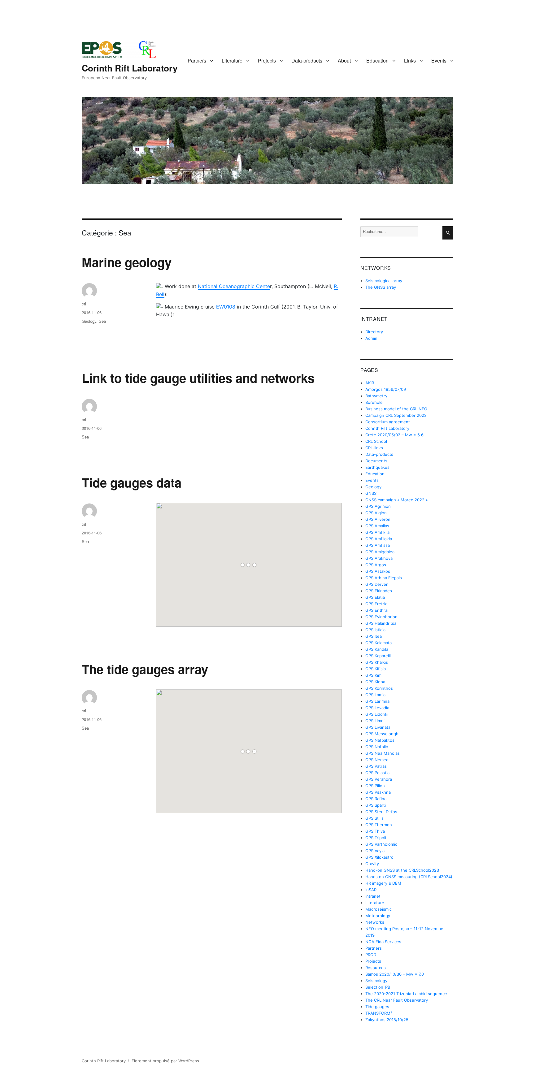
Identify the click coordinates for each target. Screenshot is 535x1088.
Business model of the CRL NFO (396, 408)
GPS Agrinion (378, 506)
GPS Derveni (377, 584)
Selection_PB (377, 987)
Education (377, 60)
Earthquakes (377, 467)
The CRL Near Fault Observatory (396, 1000)
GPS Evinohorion (381, 616)
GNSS (370, 493)
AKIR (369, 382)
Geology (89, 321)
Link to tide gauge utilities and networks (198, 377)
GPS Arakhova (379, 558)
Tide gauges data (131, 482)
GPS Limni (375, 720)
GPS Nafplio (376, 746)
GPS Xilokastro (379, 857)
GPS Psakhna (378, 792)
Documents (376, 460)
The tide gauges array (145, 669)
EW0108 (225, 307)
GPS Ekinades (378, 590)
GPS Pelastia (377, 772)
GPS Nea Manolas (382, 753)
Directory (374, 331)
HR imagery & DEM (383, 883)
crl (84, 304)
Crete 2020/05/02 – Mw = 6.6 (394, 434)
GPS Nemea (376, 759)
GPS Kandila (376, 649)
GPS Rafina (375, 798)
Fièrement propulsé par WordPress (165, 1060)
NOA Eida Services (383, 941)
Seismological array (383, 280)
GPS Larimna (377, 701)
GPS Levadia (377, 707)
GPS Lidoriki (376, 714)
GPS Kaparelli (378, 655)
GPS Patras (376, 766)
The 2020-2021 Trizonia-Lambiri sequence (406, 993)
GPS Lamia (375, 694)
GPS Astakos (377, 571)
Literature (232, 60)
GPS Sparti (375, 805)
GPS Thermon (378, 824)
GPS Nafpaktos (379, 740)
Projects (267, 60)
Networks (374, 922)
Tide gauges (377, 1006)
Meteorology (377, 915)
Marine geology (127, 262)
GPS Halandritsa (380, 623)
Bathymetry (376, 395)
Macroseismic (378, 909)
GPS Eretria (376, 603)
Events (438, 60)
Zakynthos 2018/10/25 (386, 1019)
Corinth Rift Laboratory (130, 68)
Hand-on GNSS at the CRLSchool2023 (402, 870)
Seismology (376, 980)
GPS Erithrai (376, 610)
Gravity (372, 863)
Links (410, 60)
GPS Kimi (373, 675)
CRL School (376, 441)
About (344, 60)
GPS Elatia (375, 597)
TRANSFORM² (378, 1013)
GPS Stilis (374, 818)
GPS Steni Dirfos (381, 811)
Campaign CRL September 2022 (396, 415)
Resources (375, 967)
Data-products (306, 60)
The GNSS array (380, 287)
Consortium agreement (387, 421)
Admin (371, 338)
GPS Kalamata (378, 642)
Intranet (373, 896)
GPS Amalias (377, 525)
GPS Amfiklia (377, 532)
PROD (370, 954)
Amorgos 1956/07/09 (385, 389)
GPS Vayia (375, 850)
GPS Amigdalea (379, 551)
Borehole (374, 402)
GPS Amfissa (377, 545)
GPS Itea (373, 636)
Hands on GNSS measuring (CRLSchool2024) (408, 876)
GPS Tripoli (375, 837)
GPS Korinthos (379, 688)
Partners (197, 60)
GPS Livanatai (378, 727)
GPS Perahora (378, 779)
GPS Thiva (375, 831)
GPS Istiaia (375, 629)
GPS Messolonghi (382, 733)
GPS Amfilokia (378, 538)
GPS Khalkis (376, 662)
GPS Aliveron (377, 519)
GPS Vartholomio (381, 844)
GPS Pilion (375, 785)
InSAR (370, 889)
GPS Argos (375, 564)
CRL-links (374, 447)
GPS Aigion (376, 512)
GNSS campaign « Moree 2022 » (396, 499)
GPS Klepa (375, 681)
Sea (102, 321)
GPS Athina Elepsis (383, 577)
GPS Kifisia (375, 668)
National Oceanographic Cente (234, 286)
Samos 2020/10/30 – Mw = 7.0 (394, 974)
